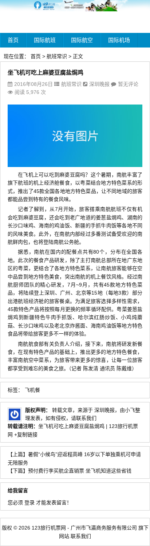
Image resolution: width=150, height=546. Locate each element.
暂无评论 (128, 84)
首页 (13, 40)
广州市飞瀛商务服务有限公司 (104, 528)
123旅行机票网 (49, 528)
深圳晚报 (99, 84)
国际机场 (119, 40)
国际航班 (45, 40)
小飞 (130, 410)
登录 (29, 502)
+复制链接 (25, 434)
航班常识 (57, 56)
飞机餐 (32, 390)
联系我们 (81, 536)
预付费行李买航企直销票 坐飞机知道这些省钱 (79, 471)
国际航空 (82, 40)
